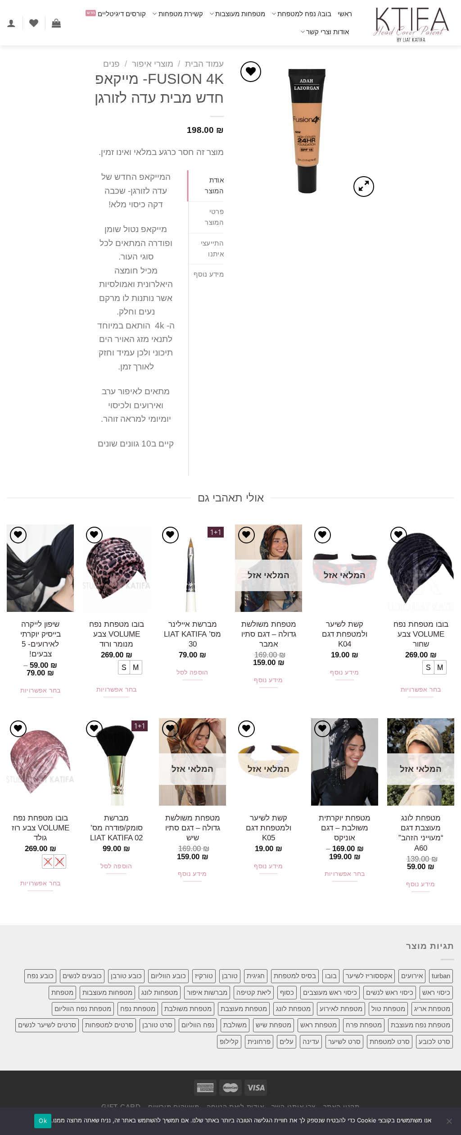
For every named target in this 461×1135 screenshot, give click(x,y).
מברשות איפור (207, 992)
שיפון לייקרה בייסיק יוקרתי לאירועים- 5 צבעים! (40, 639)
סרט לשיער (344, 1041)
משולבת (235, 1025)
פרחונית (259, 1041)
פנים (111, 63)
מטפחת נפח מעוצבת (420, 1025)
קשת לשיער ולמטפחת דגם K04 (344, 634)
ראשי (345, 14)
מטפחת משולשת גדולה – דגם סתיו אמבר (268, 634)
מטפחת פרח (364, 1025)
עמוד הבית (204, 63)
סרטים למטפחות (109, 1025)
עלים (287, 1041)
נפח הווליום (197, 1025)
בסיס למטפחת (295, 976)
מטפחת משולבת (188, 1008)
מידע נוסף (344, 672)
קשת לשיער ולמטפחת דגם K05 (268, 828)
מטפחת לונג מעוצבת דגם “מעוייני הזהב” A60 (420, 832)
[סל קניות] (56, 23)
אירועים (412, 976)
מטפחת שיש (273, 1025)
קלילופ (229, 1041)
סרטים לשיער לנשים (47, 1025)
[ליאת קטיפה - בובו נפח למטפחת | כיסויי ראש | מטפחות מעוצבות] (410, 23)
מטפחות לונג (159, 992)
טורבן (230, 976)
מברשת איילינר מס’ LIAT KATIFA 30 (192, 634)
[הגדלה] (363, 186)
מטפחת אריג (432, 1008)
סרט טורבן (157, 1025)
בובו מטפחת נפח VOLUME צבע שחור (420, 634)
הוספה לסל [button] (192, 672)
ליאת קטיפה (253, 992)
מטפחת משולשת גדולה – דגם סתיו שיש (192, 828)
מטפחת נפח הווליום (82, 1008)
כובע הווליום (168, 976)
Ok (43, 1120)
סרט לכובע (434, 1041)
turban (441, 976)
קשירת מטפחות (180, 14)
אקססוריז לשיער (369, 976)
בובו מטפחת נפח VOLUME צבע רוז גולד (40, 828)
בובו (331, 976)
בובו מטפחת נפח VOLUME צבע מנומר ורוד (116, 634)
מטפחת (62, 992)
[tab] (206, 185)
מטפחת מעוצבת (244, 1008)
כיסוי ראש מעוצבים (330, 992)
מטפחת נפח (137, 1008)
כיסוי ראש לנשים (389, 992)
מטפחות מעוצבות (240, 14)
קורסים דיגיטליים (122, 14)
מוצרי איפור (152, 63)
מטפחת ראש (318, 1025)
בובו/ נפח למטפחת (304, 14)
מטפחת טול (388, 1008)
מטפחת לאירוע (341, 1008)
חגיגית (256, 976)
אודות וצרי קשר (327, 32)
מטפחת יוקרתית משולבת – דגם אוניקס (345, 828)
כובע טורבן (126, 976)
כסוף (287, 992)
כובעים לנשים (82, 976)
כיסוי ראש (436, 992)
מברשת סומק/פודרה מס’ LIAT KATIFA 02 (116, 828)
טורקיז (204, 976)
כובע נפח (40, 976)
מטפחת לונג (293, 1008)
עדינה (311, 1041)
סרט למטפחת (390, 1041)
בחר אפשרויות (421, 689)
